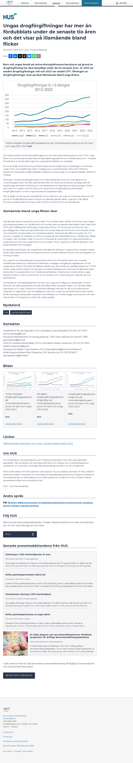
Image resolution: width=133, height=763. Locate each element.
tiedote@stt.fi (9, 718)
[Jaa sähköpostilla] (38, 56)
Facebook (7, 732)
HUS (26, 50)
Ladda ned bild (13, 424)
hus (6, 312)
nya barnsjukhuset (21, 312)
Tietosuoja (7, 737)
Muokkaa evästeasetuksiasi (15, 741)
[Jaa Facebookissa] (10, 56)
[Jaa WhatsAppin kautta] (34, 56)
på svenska (28, 751)
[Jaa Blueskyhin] (29, 56)
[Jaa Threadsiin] (24, 56)
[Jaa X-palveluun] (20, 56)
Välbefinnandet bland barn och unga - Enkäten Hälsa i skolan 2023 (38, 443)
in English (17, 751)
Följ (8, 534)
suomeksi (7, 751)
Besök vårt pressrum (19, 675)
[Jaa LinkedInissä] (15, 56)
